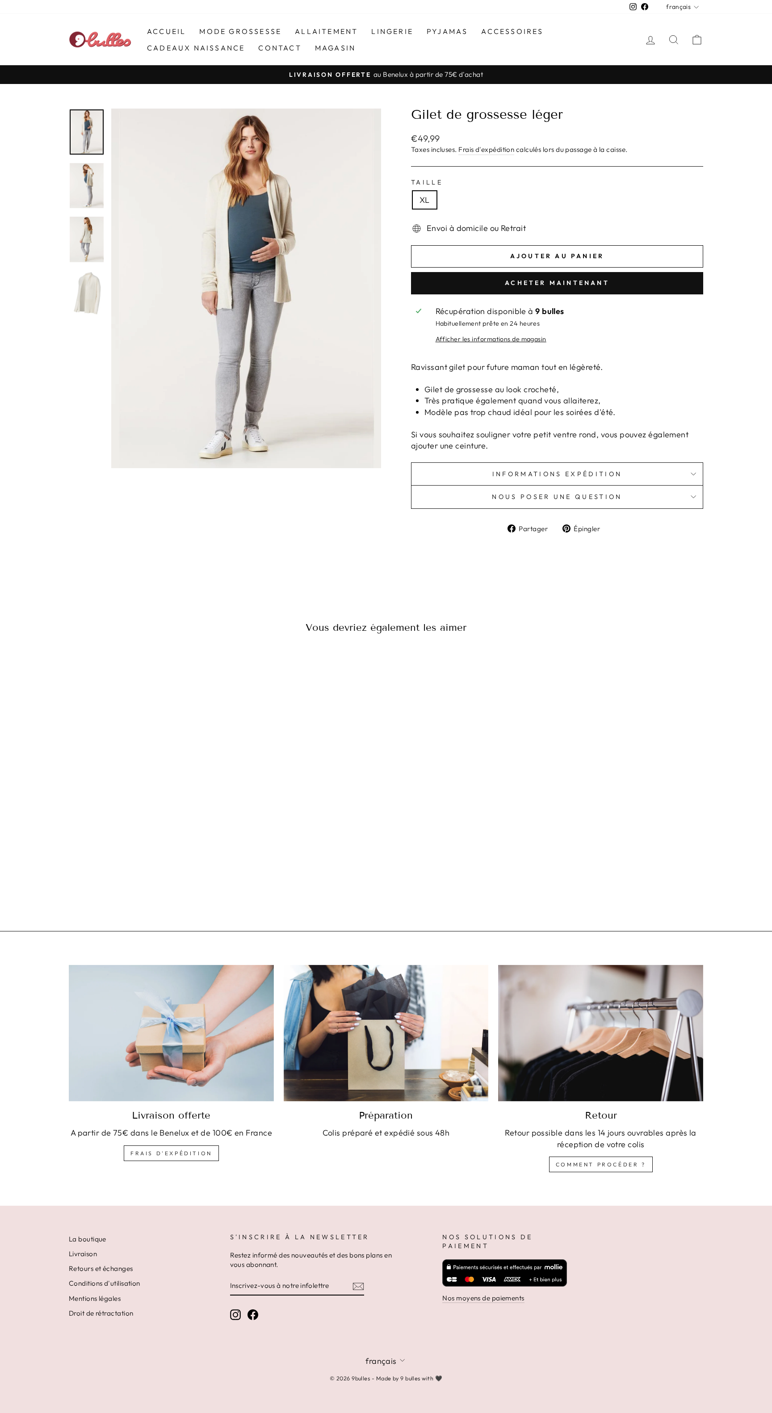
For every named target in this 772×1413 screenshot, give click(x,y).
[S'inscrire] (358, 1286)
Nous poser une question (557, 497)
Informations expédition (557, 474)
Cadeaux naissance (196, 47)
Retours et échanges (101, 1268)
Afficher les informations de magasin (491, 339)
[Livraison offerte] (171, 1033)
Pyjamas (447, 31)
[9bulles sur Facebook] (253, 1314)
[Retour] (600, 1033)
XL (425, 200)
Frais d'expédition (486, 149)
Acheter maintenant (557, 283)
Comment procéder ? (601, 1164)
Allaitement (326, 31)
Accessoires (512, 31)
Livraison (83, 1253)
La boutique (87, 1239)
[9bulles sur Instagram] (235, 1314)
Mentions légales (95, 1298)
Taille (427, 182)
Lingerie (392, 31)
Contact (279, 47)
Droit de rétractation (101, 1313)
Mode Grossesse (240, 31)
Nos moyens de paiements (483, 1298)
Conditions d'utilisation (104, 1283)
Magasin (335, 47)
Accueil (166, 31)
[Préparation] (386, 1033)
